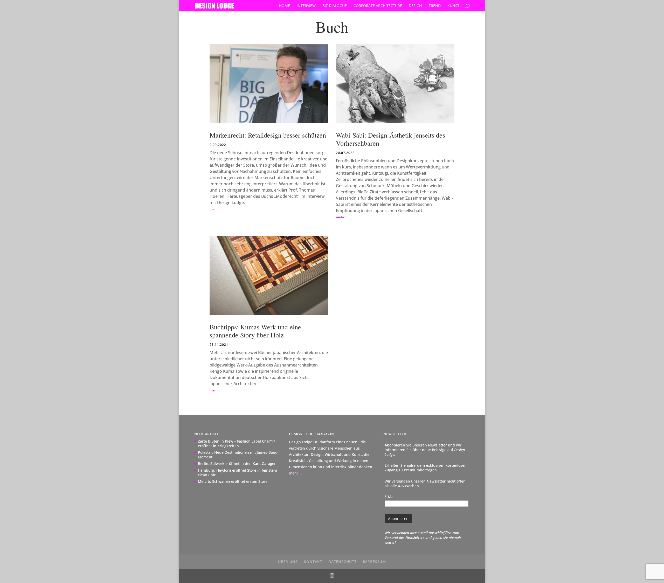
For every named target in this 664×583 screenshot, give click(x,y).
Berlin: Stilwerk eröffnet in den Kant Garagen (237, 463)
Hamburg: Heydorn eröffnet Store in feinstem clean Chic (237, 472)
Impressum (374, 561)
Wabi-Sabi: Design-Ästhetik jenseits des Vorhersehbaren (390, 139)
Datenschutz (342, 561)
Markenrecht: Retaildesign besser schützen (268, 135)
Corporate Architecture (378, 6)
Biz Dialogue (334, 6)
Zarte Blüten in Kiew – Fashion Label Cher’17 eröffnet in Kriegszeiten (236, 443)
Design (415, 6)
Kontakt (313, 561)
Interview (306, 6)
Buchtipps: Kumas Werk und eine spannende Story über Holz (255, 330)
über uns (288, 561)
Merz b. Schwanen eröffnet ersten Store (232, 481)
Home (284, 6)
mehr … (215, 209)
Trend (435, 6)
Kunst (453, 6)
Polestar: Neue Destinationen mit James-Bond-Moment (238, 454)
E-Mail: (391, 496)
